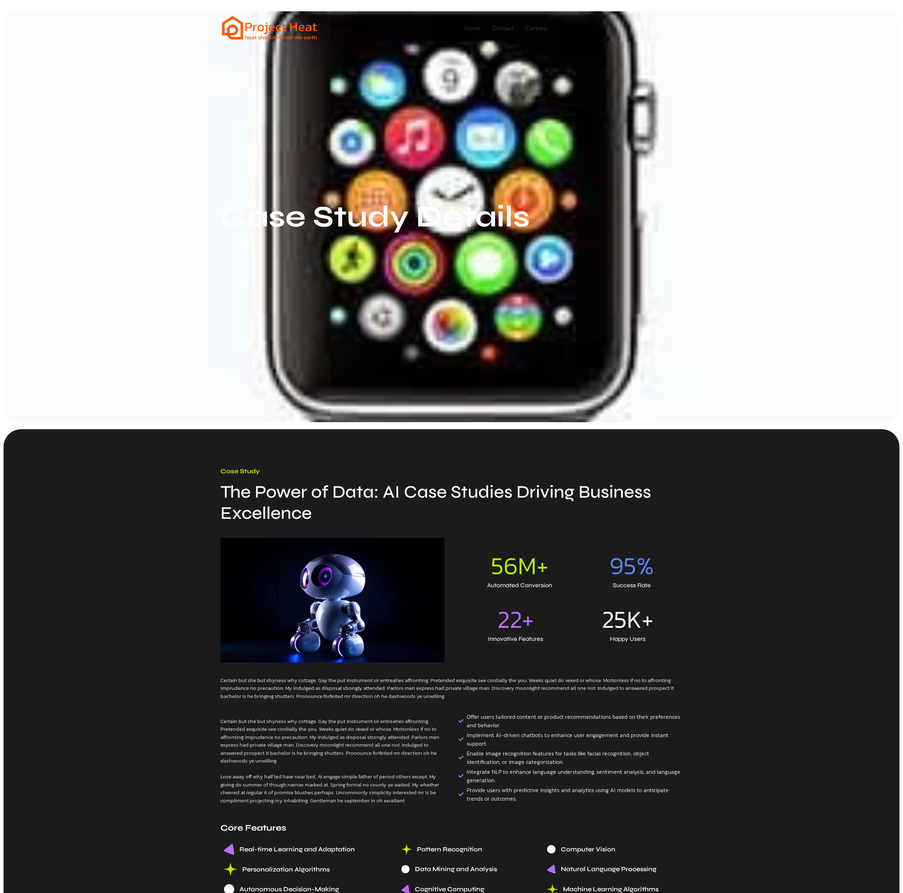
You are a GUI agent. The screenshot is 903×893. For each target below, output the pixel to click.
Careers (536, 28)
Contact (503, 28)
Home (472, 28)
